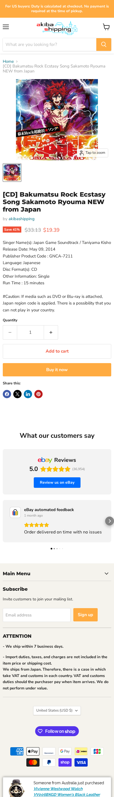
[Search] (103, 44)
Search (10, 779)
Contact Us (91, 792)
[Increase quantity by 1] (51, 332)
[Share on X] (17, 394)
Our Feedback (97, 779)
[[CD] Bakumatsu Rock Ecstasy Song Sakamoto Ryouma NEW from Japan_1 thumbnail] (12, 172)
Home (8, 61)
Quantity (10, 320)
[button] (4, 521)
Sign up (85, 615)
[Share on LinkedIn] (28, 394)
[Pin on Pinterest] (38, 394)
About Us (72, 779)
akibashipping (22, 219)
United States (54, 710)
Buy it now (57, 370)
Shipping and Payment (40, 779)
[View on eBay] (15, 512)
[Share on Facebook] (7, 394)
